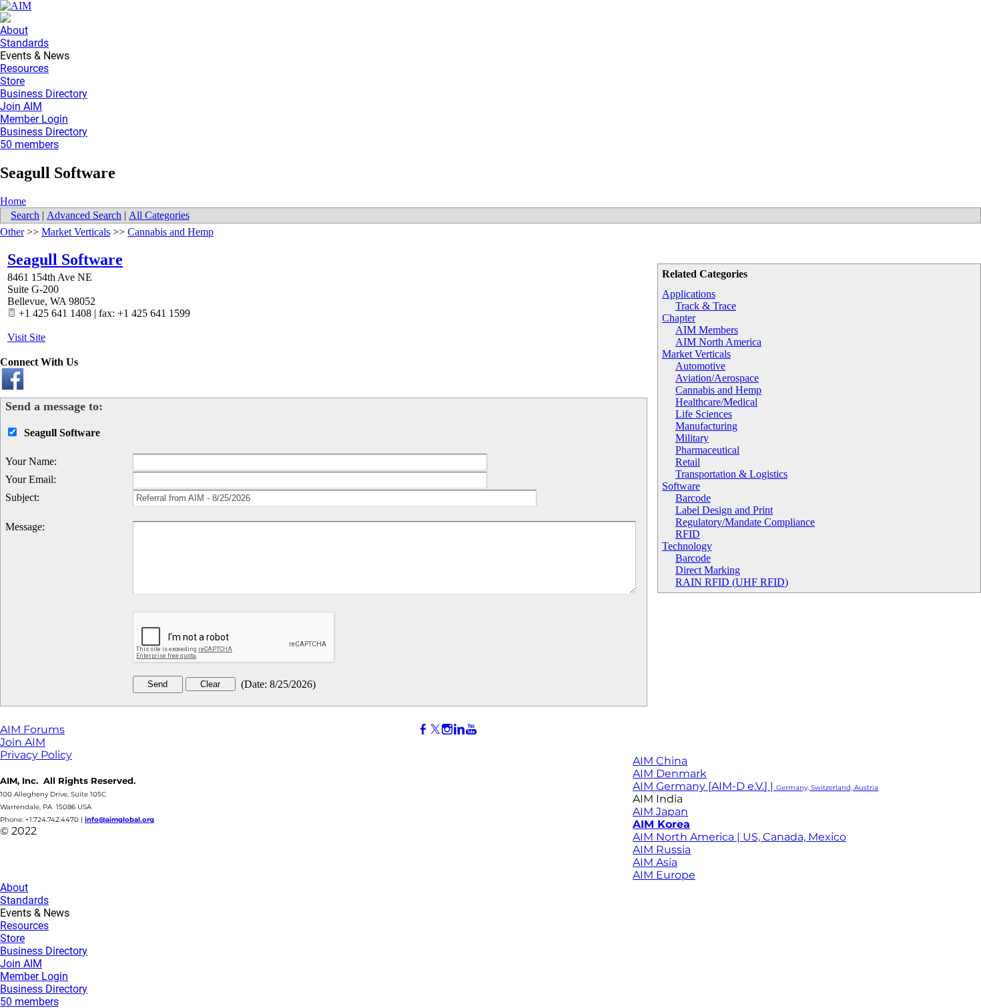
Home (13, 201)
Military (692, 438)
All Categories (159, 215)
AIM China (660, 760)
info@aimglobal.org (119, 819)
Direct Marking (707, 570)
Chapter (678, 318)
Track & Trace (705, 306)
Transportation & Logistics (731, 474)
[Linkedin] (459, 729)
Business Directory (43, 93)
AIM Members (706, 330)
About (14, 30)
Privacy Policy (36, 754)
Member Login (34, 119)
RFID (687, 534)
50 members (29, 144)
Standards (24, 43)
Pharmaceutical (707, 450)
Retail (687, 462)
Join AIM (21, 106)
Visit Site (26, 337)
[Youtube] (471, 729)
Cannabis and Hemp (718, 390)
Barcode (693, 498)
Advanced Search (84, 215)
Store (12, 81)
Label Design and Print (724, 510)
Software (681, 486)
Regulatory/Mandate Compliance (745, 522)
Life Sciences (703, 414)
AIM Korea (661, 824)
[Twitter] (435, 729)
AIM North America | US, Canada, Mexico (739, 837)
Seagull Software (65, 259)
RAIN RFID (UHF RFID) (731, 582)
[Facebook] (423, 729)
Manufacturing (706, 426)
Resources (24, 68)
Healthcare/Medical (716, 402)
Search (25, 215)
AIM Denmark (670, 773)
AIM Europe (664, 875)
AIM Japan (660, 811)
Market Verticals (696, 354)
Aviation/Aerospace (717, 378)
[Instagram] (447, 729)
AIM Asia (655, 862)
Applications (688, 294)
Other (12, 231)
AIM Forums (32, 729)
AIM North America (718, 342)
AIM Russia (662, 849)
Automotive (700, 366)
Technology (687, 546)
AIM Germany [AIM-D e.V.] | (755, 786)
